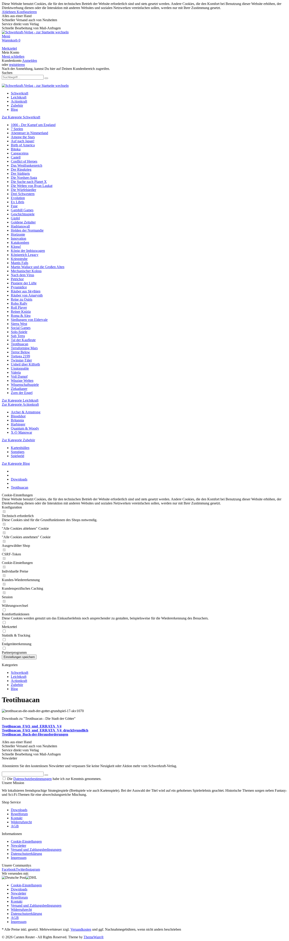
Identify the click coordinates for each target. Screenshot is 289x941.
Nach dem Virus (22, 275)
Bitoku (16, 149)
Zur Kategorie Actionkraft (20, 404)
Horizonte (18, 234)
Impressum (18, 858)
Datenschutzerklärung (26, 854)
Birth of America (23, 145)
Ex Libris (17, 202)
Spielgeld (17, 456)
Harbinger (18, 424)
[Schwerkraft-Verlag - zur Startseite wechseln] (35, 32)
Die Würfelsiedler (23, 190)
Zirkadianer (19, 389)
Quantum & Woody (25, 428)
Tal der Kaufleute (23, 340)
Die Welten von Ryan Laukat (31, 186)
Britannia (17, 420)
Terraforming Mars (24, 348)
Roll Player (19, 307)
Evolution (18, 198)
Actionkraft (19, 681)
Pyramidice (19, 287)
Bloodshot (18, 416)
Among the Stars (23, 137)
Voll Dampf (19, 376)
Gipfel (15, 218)
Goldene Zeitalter (23, 222)
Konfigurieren (27, 12)
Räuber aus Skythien (25, 291)
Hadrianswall (20, 226)
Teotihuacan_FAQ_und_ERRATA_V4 (31, 726)
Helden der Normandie (27, 230)
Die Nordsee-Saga (24, 177)
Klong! (16, 246)
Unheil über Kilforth (25, 364)
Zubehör (17, 685)
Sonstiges (17, 452)
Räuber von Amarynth (27, 295)
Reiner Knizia (21, 311)
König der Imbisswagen (28, 251)
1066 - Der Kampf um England (33, 125)
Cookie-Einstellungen (26, 841)
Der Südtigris (20, 173)
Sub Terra (18, 336)
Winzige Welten (22, 380)
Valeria (16, 372)
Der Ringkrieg (21, 169)
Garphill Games (22, 210)
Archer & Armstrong (25, 412)
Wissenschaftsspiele (25, 385)
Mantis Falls (19, 263)
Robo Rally (19, 303)
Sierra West (19, 324)
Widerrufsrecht (21, 822)
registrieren (17, 65)
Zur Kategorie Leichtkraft (20, 400)
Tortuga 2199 (20, 356)
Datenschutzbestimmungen (32, 779)
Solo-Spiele (19, 332)
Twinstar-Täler (21, 360)
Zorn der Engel (22, 393)
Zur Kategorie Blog (16, 463)
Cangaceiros (19, 153)
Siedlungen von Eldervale (29, 320)
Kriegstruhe (19, 259)
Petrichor (17, 279)
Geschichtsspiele (23, 214)
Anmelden (29, 60)
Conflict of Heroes (24, 161)
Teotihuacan (19, 344)
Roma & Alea (20, 316)
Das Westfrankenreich (26, 165)
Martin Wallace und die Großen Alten (37, 267)
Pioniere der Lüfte (24, 283)
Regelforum (19, 814)
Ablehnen (9, 12)
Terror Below (20, 352)
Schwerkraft (19, 672)
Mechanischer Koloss (26, 271)
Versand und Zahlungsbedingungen (36, 849)
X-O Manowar (21, 432)
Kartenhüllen (20, 448)
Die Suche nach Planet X (29, 182)
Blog (14, 689)
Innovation (18, 238)
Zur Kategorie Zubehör (18, 440)
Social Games (20, 328)
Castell (16, 157)
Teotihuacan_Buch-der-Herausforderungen (35, 734)
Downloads (19, 810)
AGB (15, 826)
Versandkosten (80, 929)
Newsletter (18, 845)
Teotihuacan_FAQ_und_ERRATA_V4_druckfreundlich (45, 730)
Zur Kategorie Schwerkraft (21, 117)
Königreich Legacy (24, 255)
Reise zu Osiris (21, 299)
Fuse (14, 206)
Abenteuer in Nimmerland (29, 133)
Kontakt (16, 818)
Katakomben (20, 242)
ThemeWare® (94, 937)
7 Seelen (17, 129)
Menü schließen (13, 56)
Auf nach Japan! (22, 141)
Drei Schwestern (23, 194)
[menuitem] (144, 36)
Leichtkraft (18, 677)
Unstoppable (20, 368)
